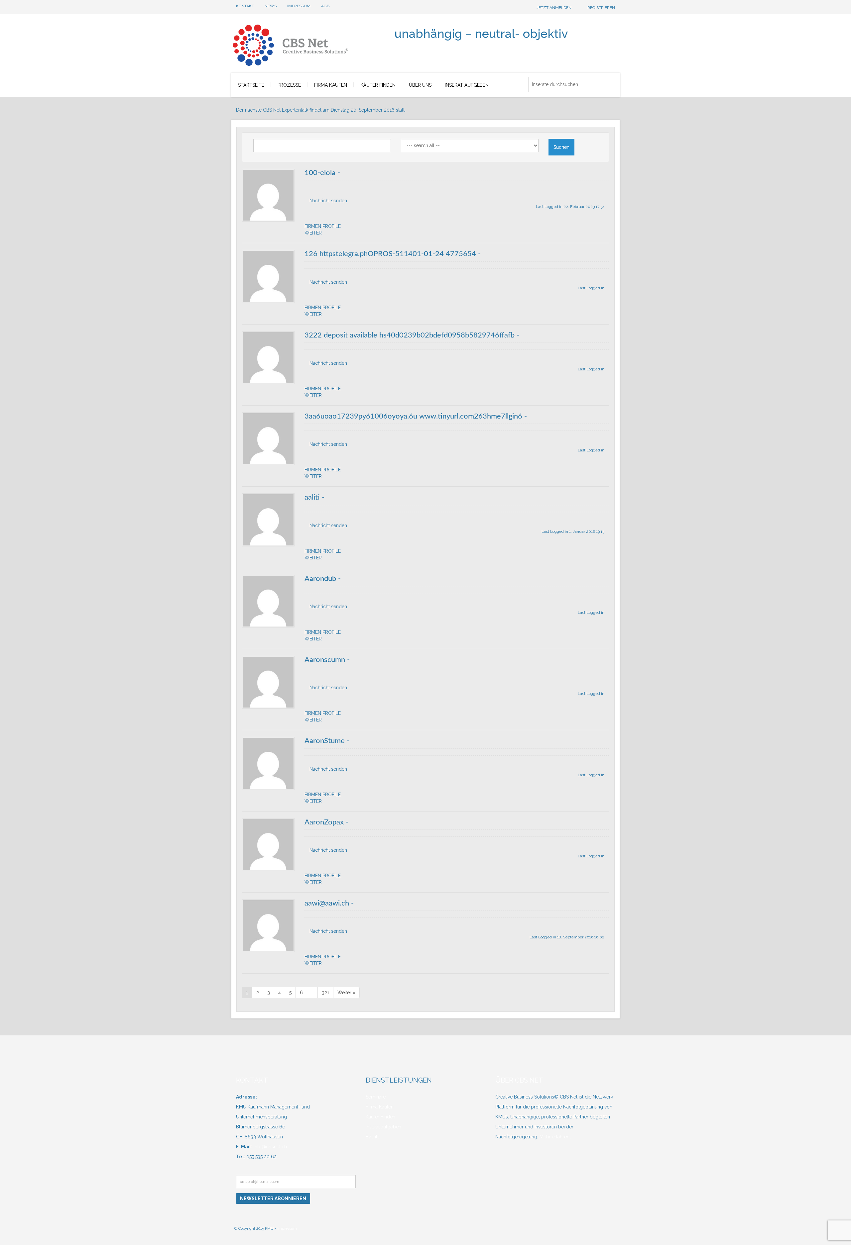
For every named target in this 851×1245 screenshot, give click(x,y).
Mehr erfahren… (556, 1136)
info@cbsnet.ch (269, 1146)
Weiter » (346, 992)
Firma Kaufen (380, 1106)
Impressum (287, 1228)
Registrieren (601, 7)
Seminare (376, 1097)
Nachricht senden (328, 200)
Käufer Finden (380, 1116)
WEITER (313, 233)
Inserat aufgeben (383, 1126)
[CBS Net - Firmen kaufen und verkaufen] (312, 41)
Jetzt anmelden (554, 7)
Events (373, 1136)
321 (325, 992)
